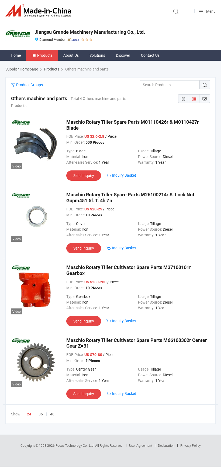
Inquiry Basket (124, 175)
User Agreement (140, 445)
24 (29, 414)
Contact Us (150, 55)
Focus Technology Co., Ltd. (75, 445)
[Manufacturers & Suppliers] (39, 10)
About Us (71, 55)
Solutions (97, 55)
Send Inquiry (83, 175)
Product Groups (29, 84)
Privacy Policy (190, 445)
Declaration (166, 445)
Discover (123, 55)
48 (52, 413)
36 (41, 413)
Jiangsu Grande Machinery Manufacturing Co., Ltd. (89, 32)
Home (16, 55)
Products (45, 55)
